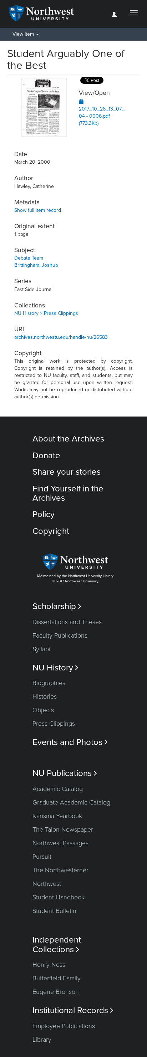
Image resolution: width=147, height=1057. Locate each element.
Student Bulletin (54, 911)
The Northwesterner (60, 870)
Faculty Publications (59, 635)
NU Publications (64, 773)
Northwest (46, 884)
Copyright (50, 531)
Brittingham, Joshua (36, 265)
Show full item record (37, 210)
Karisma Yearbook (57, 816)
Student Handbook (58, 897)
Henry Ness (48, 965)
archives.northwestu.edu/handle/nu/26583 (61, 337)
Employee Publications (63, 1026)
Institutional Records (72, 1010)
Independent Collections (56, 945)
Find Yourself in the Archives (67, 493)
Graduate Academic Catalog (71, 802)
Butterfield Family (56, 978)
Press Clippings (53, 723)
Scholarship (56, 606)
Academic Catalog (57, 789)
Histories (44, 696)
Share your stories (66, 472)
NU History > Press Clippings (46, 313)
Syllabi (41, 649)
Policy (43, 514)
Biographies (48, 683)
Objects (43, 710)
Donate (46, 455)
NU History (55, 668)
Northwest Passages (60, 843)
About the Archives (68, 439)
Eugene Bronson (55, 992)
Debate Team (28, 258)
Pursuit (41, 857)
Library (41, 1039)
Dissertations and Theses (67, 622)
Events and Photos (70, 742)
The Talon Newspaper (62, 829)
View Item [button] (23, 34)
